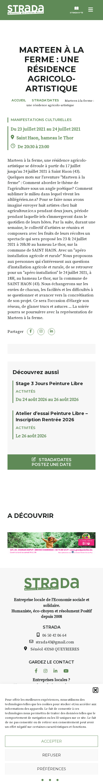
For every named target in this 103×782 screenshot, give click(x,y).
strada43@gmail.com (55, 642)
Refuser (51, 755)
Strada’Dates (45, 100)
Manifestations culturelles (41, 119)
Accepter (51, 741)
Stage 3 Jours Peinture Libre (49, 383)
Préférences (51, 768)
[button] (95, 690)
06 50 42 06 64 (54, 635)
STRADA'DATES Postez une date (52, 462)
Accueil (19, 100)
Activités (25, 391)
